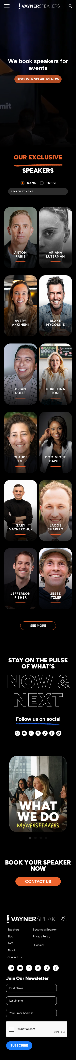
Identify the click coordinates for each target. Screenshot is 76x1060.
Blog (10, 936)
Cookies (39, 945)
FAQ (10, 943)
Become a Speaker (45, 929)
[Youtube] (24, 733)
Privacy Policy (41, 936)
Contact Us (14, 957)
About (11, 950)
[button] (70, 6)
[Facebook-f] (52, 733)
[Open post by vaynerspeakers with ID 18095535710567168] (38, 794)
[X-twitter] (38, 733)
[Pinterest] (58, 733)
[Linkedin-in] (31, 733)
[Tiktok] (45, 733)
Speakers (13, 929)
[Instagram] (17, 733)
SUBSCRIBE (19, 1045)
